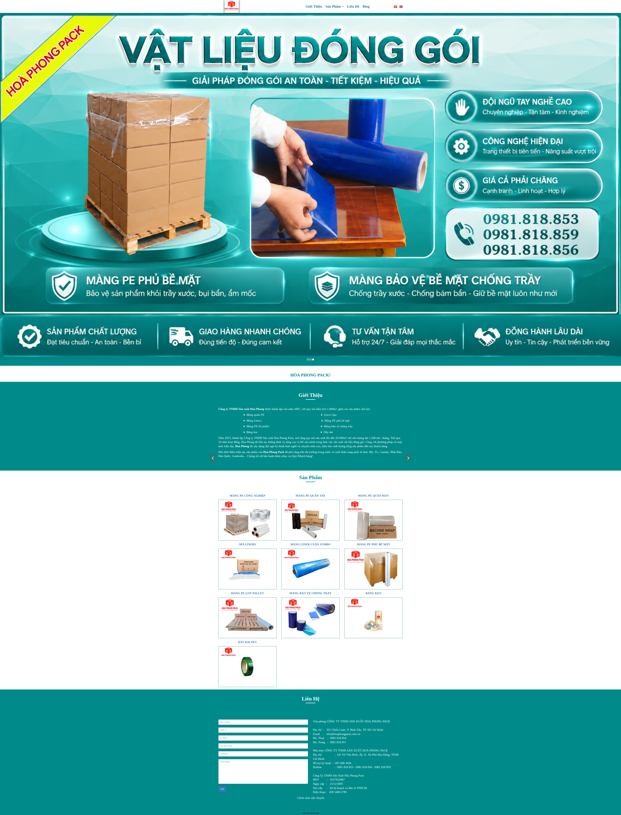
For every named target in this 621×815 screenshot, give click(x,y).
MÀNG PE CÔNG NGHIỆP (247, 495)
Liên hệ (310, 699)
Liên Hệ (353, 6)
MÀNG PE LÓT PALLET (247, 593)
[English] (400, 6)
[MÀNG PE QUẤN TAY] (310, 520)
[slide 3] (310, 187)
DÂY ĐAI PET (247, 642)
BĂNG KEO (373, 593)
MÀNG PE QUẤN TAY (310, 495)
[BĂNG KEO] (374, 618)
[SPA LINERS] (247, 569)
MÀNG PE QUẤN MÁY (373, 495)
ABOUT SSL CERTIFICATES (310, 813)
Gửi (222, 789)
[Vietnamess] (394, 6)
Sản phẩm (333, 6)
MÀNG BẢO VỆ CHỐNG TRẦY (310, 593)
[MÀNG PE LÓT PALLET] (247, 618)
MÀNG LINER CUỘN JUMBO (310, 544)
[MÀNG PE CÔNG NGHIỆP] (247, 520)
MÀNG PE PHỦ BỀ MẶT (373, 544)
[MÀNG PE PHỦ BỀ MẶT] (374, 569)
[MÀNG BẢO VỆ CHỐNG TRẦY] (310, 618)
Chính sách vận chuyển (310, 797)
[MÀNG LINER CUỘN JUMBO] (310, 569)
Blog (366, 6)
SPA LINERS (247, 544)
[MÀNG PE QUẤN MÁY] (374, 520)
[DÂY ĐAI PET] (247, 666)
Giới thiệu (314, 6)
